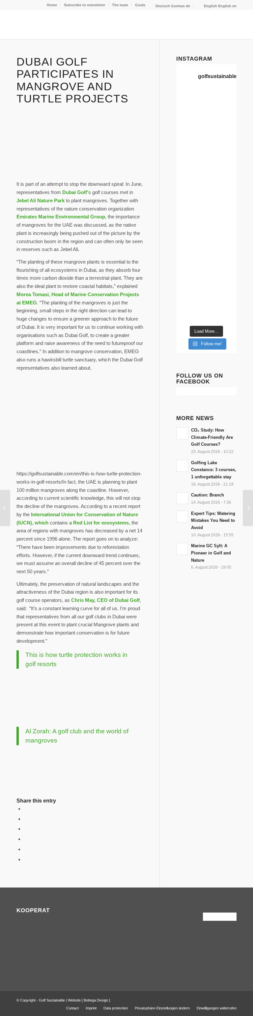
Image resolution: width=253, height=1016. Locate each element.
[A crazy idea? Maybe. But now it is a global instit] (190, 177)
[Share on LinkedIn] (26, 849)
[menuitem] (52, 5)
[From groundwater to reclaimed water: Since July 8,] (190, 197)
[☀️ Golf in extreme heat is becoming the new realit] (222, 274)
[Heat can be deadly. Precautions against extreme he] (222, 120)
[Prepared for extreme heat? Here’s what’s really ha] (222, 216)
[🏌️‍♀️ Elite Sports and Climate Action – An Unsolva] (222, 254)
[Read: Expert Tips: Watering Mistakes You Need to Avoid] (182, 516)
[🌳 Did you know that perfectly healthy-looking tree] (190, 120)
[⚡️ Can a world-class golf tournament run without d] (222, 177)
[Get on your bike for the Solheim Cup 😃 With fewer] (190, 254)
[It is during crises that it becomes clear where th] (190, 139)
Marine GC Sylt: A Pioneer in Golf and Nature (211, 552)
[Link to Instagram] (232, 999)
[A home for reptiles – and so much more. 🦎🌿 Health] (190, 158)
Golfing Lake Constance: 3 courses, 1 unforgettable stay (213, 469)
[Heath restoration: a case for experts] (5, 508)
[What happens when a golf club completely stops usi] (190, 312)
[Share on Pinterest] (26, 839)
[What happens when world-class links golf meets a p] (190, 235)
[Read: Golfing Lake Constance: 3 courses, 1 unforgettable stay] (182, 466)
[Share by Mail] (26, 859)
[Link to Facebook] (222, 999)
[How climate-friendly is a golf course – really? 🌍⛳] (190, 100)
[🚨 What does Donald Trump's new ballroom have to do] (222, 312)
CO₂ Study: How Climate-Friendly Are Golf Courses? (212, 437)
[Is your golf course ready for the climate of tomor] (222, 235)
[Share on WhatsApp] (26, 829)
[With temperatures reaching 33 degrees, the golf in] (222, 158)
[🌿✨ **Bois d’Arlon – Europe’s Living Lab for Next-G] (222, 293)
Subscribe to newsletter (84, 5)
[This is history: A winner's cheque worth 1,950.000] (190, 216)
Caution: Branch (207, 495)
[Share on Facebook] (26, 808)
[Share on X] (26, 819)
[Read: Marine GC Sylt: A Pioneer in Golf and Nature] (182, 549)
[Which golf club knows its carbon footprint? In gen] (190, 274)
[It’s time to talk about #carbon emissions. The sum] (222, 100)
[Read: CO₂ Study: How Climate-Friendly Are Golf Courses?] (182, 433)
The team (120, 5)
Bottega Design (96, 1000)
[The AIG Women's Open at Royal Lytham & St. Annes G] (222, 139)
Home (52, 5)
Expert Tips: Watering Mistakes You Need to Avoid (213, 520)
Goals (140, 5)
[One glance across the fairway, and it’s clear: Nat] (190, 293)
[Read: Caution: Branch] (182, 498)
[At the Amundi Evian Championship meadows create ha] (222, 197)
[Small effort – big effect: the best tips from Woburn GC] (248, 508)
